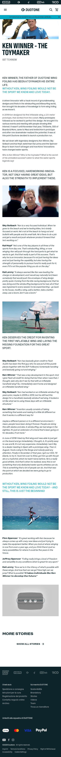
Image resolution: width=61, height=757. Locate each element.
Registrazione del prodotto (14, 696)
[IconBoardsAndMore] (5, 672)
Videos (33, 700)
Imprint (5, 749)
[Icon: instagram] (13, 740)
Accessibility (7, 752)
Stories (33, 696)
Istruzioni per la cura (11, 693)
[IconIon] (6, 2)
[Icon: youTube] (4, 740)
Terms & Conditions (17, 749)
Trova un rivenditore (39, 707)
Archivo (5, 703)
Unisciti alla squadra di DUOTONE (17, 718)
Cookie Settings (21, 752)
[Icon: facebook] (8, 740)
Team (33, 703)
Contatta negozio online (13, 700)
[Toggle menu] (5, 10)
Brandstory (35, 693)
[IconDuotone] (19, 2)
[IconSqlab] (40, 2)
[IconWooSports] (55, 2)
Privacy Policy (33, 749)
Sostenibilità (36, 689)
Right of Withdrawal (47, 749)
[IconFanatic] (28, 2)
